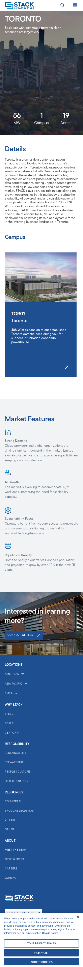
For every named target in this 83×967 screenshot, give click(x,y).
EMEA (8, 693)
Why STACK (13, 705)
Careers (11, 868)
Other (9, 829)
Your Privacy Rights (41, 943)
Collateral (13, 801)
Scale (9, 723)
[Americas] (22, 674)
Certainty (12, 732)
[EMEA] (15, 694)
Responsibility (17, 744)
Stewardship (14, 762)
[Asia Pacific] (25, 684)
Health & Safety (16, 781)
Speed (9, 714)
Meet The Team (15, 849)
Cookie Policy (50, 933)
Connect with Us (20, 635)
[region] (41, 940)
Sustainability (15, 753)
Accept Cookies (41, 962)
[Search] (62, 5)
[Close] (78, 917)
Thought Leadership (20, 810)
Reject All (41, 953)
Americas (12, 674)
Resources (14, 792)
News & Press (14, 859)
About (10, 841)
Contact (11, 878)
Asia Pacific (13, 683)
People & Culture (17, 771)
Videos (10, 820)
